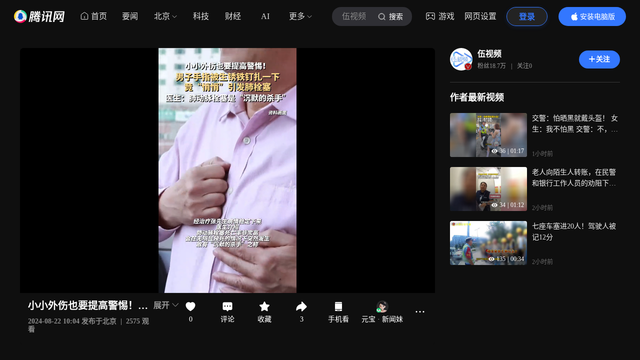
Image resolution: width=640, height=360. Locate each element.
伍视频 (490, 54)
